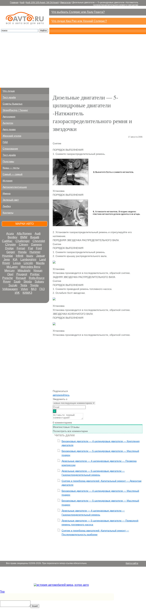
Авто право (9, 129)
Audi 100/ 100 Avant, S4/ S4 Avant (42, 2)
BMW (23, 237)
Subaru (39, 281)
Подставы (8, 161)
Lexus (17, 263)
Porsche (7, 278)
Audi (22, 2)
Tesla (23, 285)
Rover (7, 281)
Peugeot (21, 274)
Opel (10, 274)
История (7, 180)
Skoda (28, 281)
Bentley (12, 237)
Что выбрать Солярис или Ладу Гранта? (78, 12)
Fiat (30, 248)
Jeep (7, 259)
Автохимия (9, 116)
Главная (14, 2)
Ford (39, 248)
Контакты (8, 212)
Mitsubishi (24, 270)
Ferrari (21, 248)
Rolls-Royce (37, 278)
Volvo (24, 289)
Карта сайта (132, 7)
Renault (21, 278)
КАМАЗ (27, 292)
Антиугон (8, 123)
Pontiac (35, 274)
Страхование (10, 148)
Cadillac (7, 241)
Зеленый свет (11, 199)
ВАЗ (33, 289)
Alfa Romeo (24, 233)
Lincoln (28, 263)
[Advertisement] (73, 61)
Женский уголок (12, 135)
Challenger (22, 241)
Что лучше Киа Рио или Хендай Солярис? (79, 21)
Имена (7, 193)
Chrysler (10, 244)
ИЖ (17, 292)
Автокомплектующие (15, 187)
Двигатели (65, 2)
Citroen (23, 244)
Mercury (9, 270)
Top (2, 591)
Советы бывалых (12, 103)
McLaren (12, 266)
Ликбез (7, 206)
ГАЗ (42, 289)
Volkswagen (10, 289)
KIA (15, 259)
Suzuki (13, 285)
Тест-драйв (9, 97)
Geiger (10, 252)
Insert (35, 606)
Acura (10, 233)
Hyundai (7, 255)
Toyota (34, 285)
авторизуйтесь (61, 395)
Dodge (9, 248)
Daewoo (36, 244)
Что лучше (9, 90)
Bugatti (34, 237)
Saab (17, 281)
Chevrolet (39, 241)
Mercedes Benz (30, 266)
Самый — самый (12, 174)
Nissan (37, 270)
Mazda (40, 263)
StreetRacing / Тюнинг (15, 110)
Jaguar (40, 255)
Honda (22, 252)
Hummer (35, 252)
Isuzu (29, 255)
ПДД (5, 142)
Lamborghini (28, 259)
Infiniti (19, 255)
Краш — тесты (11, 167)
